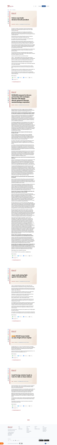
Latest (19, 427)
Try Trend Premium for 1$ (16, 81)
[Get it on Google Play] (46, 440)
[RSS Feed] (19, 440)
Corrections (28, 432)
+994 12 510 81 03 (10, 434)
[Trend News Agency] (10, 427)
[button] (8, 11)
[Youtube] (13, 440)
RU (48, 443)
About (27, 427)
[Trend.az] (10, 6)
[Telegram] (15, 440)
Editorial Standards (29, 431)
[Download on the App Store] (41, 440)
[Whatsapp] (8, 440)
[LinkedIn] (17, 440)
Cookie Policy (44, 431)
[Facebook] (10, 440)
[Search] (34, 6)
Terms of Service (45, 427)
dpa (17, 30)
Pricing (35, 427)
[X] (12, 440)
